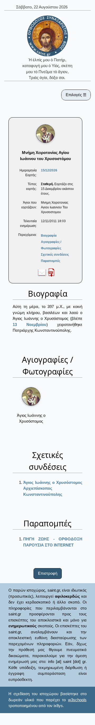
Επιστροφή (47, 573)
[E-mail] (42, 272)
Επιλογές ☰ (76, 94)
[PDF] (51, 272)
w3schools (77, 700)
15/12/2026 (49, 170)
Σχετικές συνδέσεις (55, 254)
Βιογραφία (48, 235)
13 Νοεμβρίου (29, 324)
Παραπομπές (50, 261)
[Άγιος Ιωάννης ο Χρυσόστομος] (31, 396)
